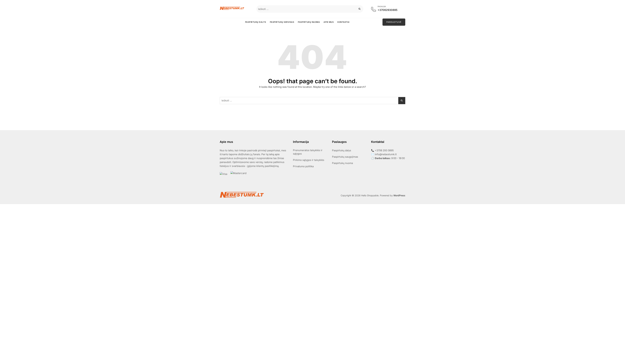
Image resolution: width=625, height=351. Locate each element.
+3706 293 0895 (384, 150)
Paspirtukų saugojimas (345, 156)
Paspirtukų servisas (282, 22)
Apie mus (329, 22)
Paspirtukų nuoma (309, 22)
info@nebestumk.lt (386, 154)
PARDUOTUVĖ (393, 22)
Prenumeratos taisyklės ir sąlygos (307, 152)
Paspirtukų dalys (255, 22)
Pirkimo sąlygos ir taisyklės (308, 160)
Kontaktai (343, 22)
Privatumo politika (303, 166)
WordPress (399, 195)
